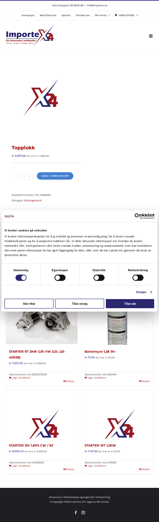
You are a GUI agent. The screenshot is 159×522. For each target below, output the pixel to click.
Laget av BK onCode (98, 501)
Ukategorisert (33, 200)
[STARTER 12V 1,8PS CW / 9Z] (41, 414)
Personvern (55, 497)
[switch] (60, 277)
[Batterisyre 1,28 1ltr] (117, 320)
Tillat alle (130, 303)
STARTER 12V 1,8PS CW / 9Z (31, 445)
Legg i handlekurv (55, 175)
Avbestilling (103, 497)
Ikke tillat (29, 303)
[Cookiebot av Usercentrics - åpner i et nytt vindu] (138, 216)
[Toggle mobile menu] (151, 36)
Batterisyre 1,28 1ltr (100, 351)
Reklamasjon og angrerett (79, 497)
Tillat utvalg (79, 303)
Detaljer (141, 291)
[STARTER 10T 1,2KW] (117, 414)
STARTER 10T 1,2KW (100, 445)
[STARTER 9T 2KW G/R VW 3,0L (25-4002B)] (41, 320)
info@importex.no (96, 5)
